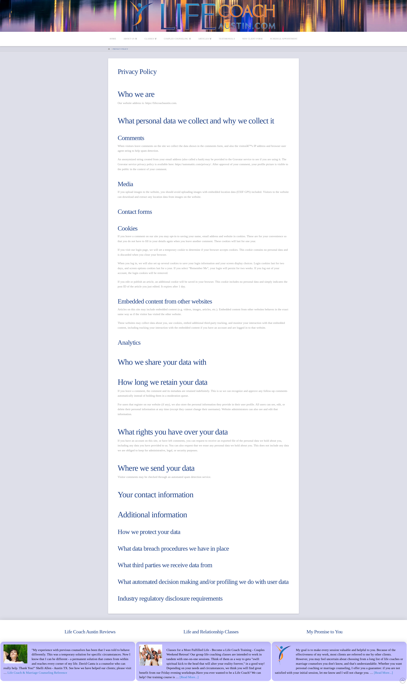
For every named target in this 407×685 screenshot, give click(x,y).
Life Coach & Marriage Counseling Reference (37, 672)
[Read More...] (189, 677)
